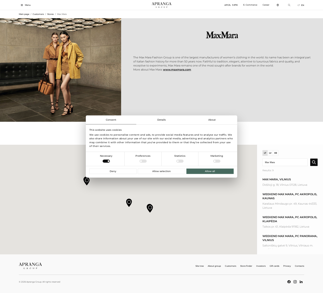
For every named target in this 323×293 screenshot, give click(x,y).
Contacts (299, 266)
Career (266, 5)
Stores (50, 14)
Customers (38, 14)
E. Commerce (250, 5)
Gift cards (274, 266)
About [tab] (212, 119)
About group (214, 266)
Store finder (246, 266)
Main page (24, 14)
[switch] (143, 161)
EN (302, 5)
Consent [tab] (111, 119)
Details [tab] (161, 119)
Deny (113, 171)
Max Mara (62, 14)
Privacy (287, 266)
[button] (129, 203)
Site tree (199, 266)
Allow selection (161, 171)
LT (299, 5)
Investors (261, 266)
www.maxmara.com (177, 69)
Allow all (210, 171)
